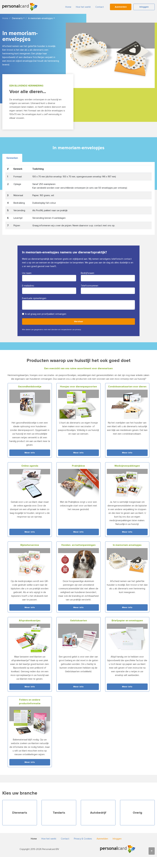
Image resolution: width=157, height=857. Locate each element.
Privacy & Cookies (83, 838)
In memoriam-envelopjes (127, 545)
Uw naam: (27, 273)
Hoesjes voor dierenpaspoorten (78, 386)
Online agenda (29, 465)
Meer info (30, 452)
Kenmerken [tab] (12, 158)
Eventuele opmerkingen (34, 298)
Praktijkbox (78, 465)
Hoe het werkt (83, 7)
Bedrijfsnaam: (87, 273)
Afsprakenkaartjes (29, 620)
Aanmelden (121, 7)
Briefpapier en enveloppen (127, 620)
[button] (18, 18)
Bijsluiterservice (29, 545)
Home (68, 7)
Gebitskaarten (78, 620)
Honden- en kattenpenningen (78, 545)
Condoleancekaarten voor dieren (127, 386)
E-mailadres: (28, 285)
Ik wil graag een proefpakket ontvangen (45, 314)
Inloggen (144, 7)
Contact (99, 7)
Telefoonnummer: (90, 285)
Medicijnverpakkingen (127, 465)
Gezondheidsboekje (29, 386)
